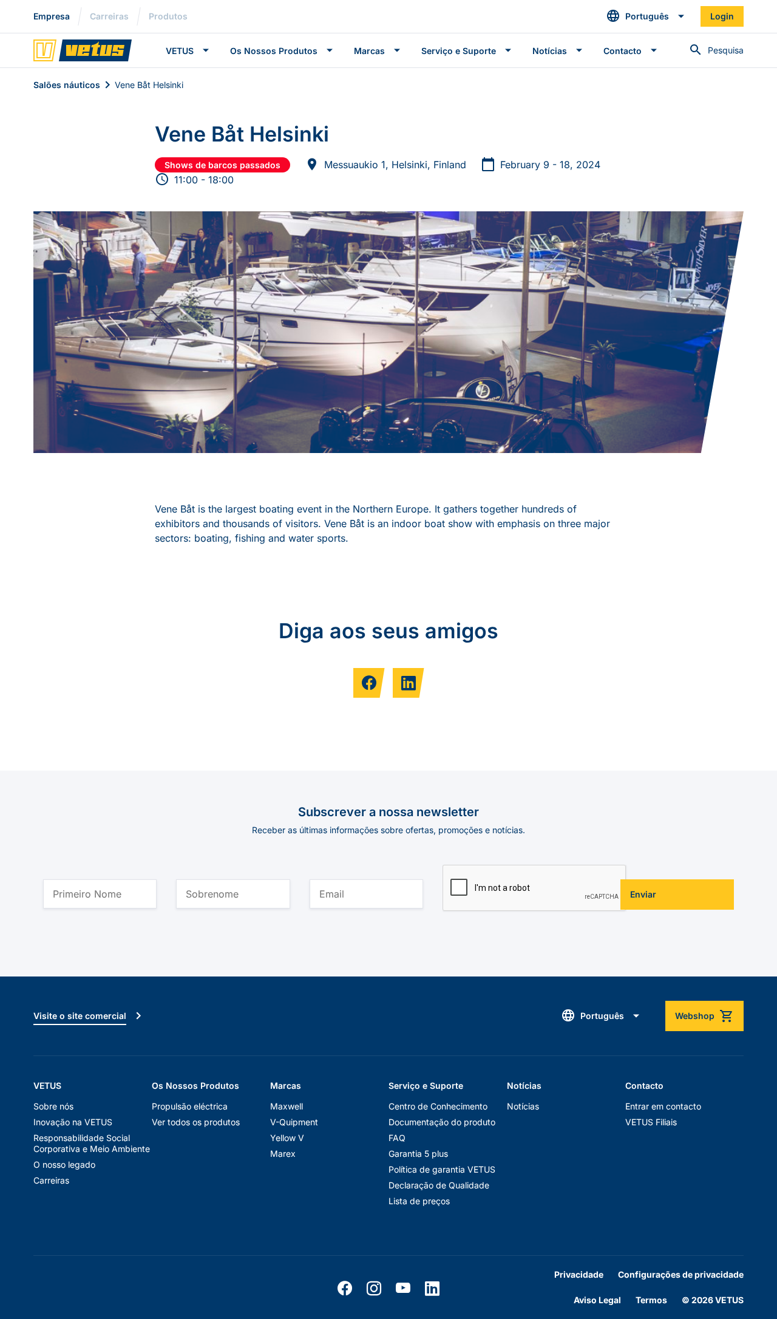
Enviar (643, 894)
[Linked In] (432, 1288)
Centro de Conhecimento (437, 1106)
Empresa (51, 16)
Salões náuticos (66, 85)
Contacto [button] (622, 51)
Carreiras (109, 16)
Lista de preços (419, 1201)
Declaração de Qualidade (438, 1185)
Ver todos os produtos (196, 1122)
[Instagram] (374, 1288)
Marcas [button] (369, 51)
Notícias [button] (549, 51)
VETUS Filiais (651, 1122)
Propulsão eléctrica (190, 1106)
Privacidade (578, 1274)
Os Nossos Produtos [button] (273, 51)
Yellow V (287, 1138)
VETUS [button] (180, 51)
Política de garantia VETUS (441, 1169)
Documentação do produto (441, 1122)
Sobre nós (53, 1106)
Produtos (168, 16)
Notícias (523, 1106)
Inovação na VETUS (72, 1122)
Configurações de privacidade (681, 1274)
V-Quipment (294, 1122)
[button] (646, 16)
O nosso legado (64, 1164)
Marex (283, 1153)
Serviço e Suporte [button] (458, 51)
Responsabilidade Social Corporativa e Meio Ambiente (91, 1143)
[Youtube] (403, 1288)
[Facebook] (345, 1288)
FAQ (396, 1138)
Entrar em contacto (663, 1106)
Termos (651, 1300)
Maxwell (286, 1106)
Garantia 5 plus (418, 1153)
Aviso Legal (597, 1300)
